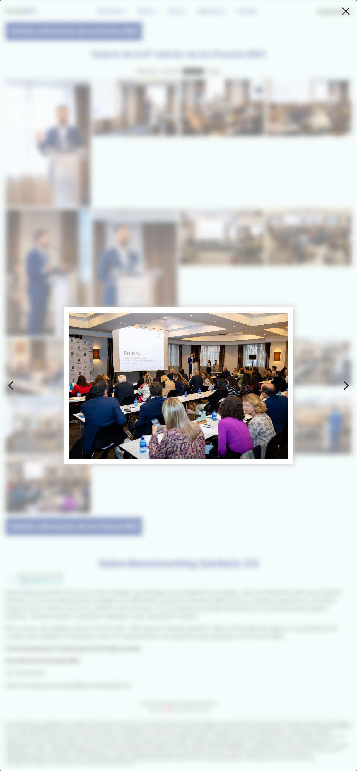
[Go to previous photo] (11, 385)
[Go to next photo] (346, 385)
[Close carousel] (346, 11)
